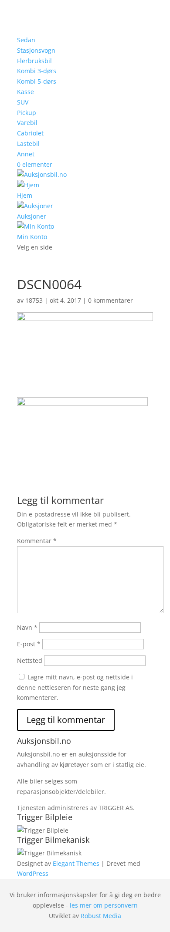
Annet (25, 154)
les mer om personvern (104, 905)
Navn (27, 627)
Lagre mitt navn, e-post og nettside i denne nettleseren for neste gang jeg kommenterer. (75, 687)
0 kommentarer (110, 300)
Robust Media (101, 916)
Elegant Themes (76, 863)
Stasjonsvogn (36, 50)
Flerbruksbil (34, 61)
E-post (29, 644)
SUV (22, 102)
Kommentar (37, 541)
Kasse (25, 92)
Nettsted (29, 660)
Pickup (26, 112)
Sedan (26, 40)
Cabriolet (30, 133)
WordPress (32, 873)
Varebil (27, 122)
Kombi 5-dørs (36, 81)
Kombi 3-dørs (36, 71)
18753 (34, 300)
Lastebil (28, 143)
